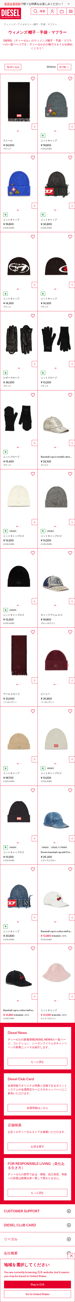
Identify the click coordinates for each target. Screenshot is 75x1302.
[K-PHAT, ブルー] (19, 181)
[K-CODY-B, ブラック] (19, 418)
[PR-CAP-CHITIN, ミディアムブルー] (56, 813)
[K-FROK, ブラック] (56, 181)
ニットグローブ (49, 377)
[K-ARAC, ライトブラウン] (19, 734)
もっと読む (37, 1061)
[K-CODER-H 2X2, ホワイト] (56, 734)
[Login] (52, 11)
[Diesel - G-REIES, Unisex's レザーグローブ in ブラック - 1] (19, 339)
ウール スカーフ (11, 694)
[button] (37, 4)
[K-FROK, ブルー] (19, 892)
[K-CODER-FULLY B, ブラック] (19, 576)
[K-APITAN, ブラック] (19, 260)
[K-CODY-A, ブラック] (56, 339)
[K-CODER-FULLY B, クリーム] (19, 497)
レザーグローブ (11, 377)
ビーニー (45, 694)
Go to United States (38, 1294)
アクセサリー (25, 24)
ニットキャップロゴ (13, 536)
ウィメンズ (10, 24)
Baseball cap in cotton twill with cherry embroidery (29, 1010)
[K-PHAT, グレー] (56, 102)
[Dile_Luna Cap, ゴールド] (56, 418)
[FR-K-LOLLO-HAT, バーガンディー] (56, 655)
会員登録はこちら (37, 1107)
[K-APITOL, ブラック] (56, 260)
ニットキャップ (49, 140)
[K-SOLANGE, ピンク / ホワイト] (56, 972)
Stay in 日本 (38, 1284)
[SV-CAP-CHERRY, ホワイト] (56, 892)
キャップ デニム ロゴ (51, 615)
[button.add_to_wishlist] (33, 78)
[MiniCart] (61, 11)
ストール (7, 140)
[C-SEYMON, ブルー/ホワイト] (56, 576)
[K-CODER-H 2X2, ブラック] (19, 813)
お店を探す (37, 1146)
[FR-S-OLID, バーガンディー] (19, 655)
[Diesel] (10, 13)
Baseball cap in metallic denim (56, 457)
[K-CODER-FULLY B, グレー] (56, 497)
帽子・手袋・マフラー (45, 24)
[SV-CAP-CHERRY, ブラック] (19, 972)
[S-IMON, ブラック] (19, 102)
